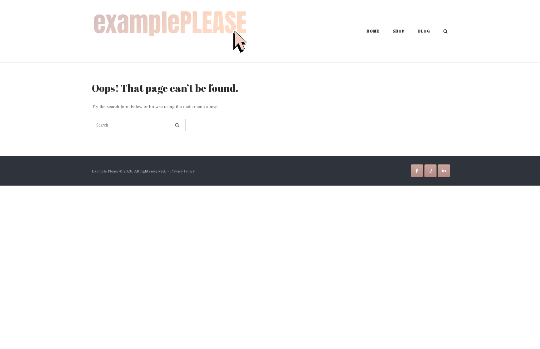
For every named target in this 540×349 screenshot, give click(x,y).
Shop (399, 30)
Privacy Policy (182, 171)
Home (373, 30)
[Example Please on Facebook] (417, 170)
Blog (424, 30)
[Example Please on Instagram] (430, 170)
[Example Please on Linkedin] (444, 170)
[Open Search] (445, 32)
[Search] (177, 125)
